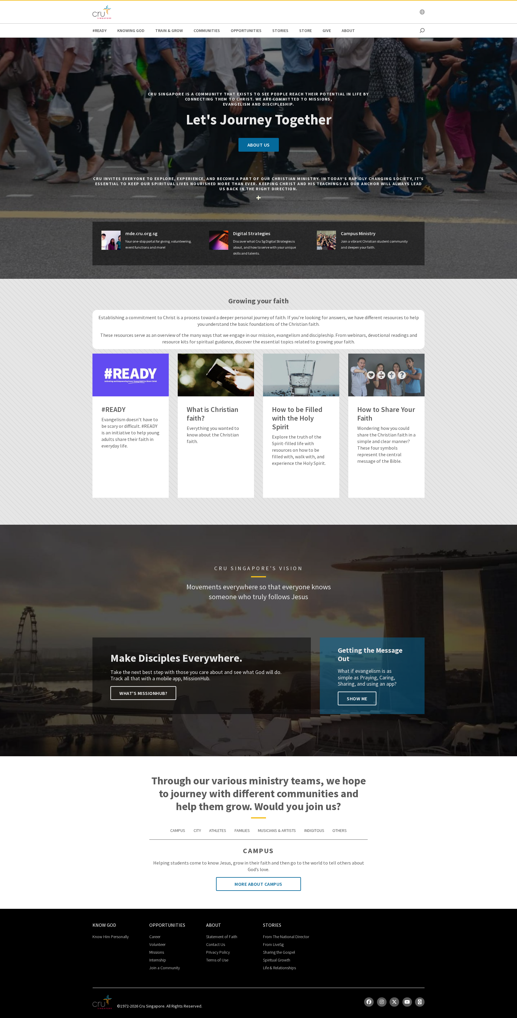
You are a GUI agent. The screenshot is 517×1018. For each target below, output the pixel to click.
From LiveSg (273, 944)
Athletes (217, 830)
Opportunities (246, 30)
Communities (207, 30)
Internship (157, 960)
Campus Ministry (358, 233)
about (348, 30)
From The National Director (286, 936)
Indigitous (314, 830)
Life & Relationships (279, 967)
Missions (156, 952)
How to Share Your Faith (386, 414)
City (197, 830)
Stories (280, 30)
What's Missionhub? (143, 693)
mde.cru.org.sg (141, 233)
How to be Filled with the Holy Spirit (297, 418)
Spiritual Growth (276, 960)
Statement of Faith (221, 936)
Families (242, 830)
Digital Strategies (251, 233)
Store (305, 30)
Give (327, 30)
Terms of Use (217, 960)
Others (339, 830)
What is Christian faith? (212, 414)
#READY (99, 30)
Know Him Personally (110, 936)
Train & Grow (169, 30)
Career (154, 936)
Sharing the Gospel (279, 952)
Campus (177, 830)
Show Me (357, 699)
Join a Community (164, 967)
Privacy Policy (218, 952)
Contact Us (215, 944)
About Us (258, 145)
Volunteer (157, 944)
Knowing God (131, 30)
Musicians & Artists (277, 830)
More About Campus (258, 884)
